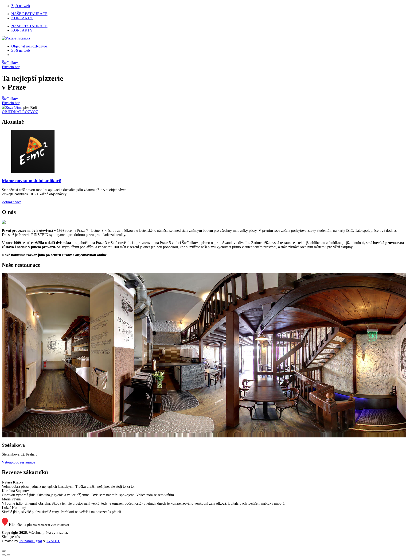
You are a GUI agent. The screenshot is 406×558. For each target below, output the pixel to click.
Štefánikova (11, 63)
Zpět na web (20, 6)
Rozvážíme (14, 108)
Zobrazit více (11, 202)
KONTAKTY (22, 18)
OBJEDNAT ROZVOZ (20, 112)
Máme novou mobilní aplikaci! (31, 180)
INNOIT (53, 541)
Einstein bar (11, 67)
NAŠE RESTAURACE (29, 14)
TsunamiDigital (30, 541)
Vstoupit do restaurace (18, 462)
